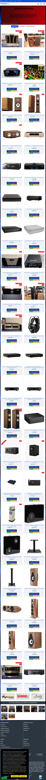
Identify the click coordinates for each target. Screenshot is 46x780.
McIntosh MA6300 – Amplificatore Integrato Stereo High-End (12, 83)
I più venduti (22, 26)
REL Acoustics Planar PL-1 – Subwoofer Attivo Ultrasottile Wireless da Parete (12, 557)
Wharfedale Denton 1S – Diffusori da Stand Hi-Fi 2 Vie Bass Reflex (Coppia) (34, 462)
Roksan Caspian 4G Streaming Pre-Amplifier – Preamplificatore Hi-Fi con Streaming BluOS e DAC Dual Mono (34, 367)
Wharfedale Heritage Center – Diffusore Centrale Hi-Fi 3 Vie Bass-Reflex (11, 462)
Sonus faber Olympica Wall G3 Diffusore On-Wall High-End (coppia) (34, 589)
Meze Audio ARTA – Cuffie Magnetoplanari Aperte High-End (34, 335)
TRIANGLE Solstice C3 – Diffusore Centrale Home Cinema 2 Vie (12, 146)
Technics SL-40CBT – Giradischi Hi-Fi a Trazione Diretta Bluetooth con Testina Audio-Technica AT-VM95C (12, 494)
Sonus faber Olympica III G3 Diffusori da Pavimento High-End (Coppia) (12, 652)
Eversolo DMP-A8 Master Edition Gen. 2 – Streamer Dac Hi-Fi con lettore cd (34, 178)
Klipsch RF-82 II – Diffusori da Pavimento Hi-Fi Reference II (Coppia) (34, 305)
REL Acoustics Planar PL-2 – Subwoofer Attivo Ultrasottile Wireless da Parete (34, 525)
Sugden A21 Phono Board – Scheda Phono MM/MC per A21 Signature (34, 84)
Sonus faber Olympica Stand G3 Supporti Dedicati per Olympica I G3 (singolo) (12, 589)
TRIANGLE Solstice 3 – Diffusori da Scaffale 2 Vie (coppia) (11, 115)
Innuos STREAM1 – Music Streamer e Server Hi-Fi (34, 209)
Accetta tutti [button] (23, 776)
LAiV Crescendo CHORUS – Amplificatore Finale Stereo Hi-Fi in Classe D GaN (34, 430)
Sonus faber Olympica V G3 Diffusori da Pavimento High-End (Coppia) (34, 620)
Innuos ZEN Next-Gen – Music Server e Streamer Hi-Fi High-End (11, 210)
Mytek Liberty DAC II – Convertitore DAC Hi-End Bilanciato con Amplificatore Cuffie (34, 273)
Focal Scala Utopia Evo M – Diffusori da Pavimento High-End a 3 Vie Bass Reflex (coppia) (12, 525)
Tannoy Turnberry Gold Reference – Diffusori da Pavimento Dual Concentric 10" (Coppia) (34, 52)
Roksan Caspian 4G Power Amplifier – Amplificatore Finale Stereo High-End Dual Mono (12, 367)
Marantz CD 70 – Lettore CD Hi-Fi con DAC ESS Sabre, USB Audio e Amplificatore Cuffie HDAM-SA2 (12, 399)
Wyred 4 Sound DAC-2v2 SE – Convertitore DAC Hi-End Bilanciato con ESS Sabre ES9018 (12, 273)
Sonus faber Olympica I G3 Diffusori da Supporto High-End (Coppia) (34, 652)
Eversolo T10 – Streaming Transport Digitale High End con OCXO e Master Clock (34, 684)
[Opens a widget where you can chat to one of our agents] (4, 778)
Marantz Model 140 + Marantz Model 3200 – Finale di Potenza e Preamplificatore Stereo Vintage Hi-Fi (12, 684)
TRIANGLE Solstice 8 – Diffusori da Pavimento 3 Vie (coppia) (34, 115)
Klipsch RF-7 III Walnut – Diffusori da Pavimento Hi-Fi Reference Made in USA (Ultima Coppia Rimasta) (11, 430)
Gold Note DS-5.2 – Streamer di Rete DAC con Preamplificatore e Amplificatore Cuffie (34, 494)
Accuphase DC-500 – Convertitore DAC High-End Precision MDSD (34, 146)
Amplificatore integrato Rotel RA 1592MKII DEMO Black (12, 304)
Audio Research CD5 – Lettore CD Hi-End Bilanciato (12, 335)
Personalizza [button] (14, 776)
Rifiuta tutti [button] (6, 776)
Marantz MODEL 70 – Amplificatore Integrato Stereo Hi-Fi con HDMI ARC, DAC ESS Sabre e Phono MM (34, 399)
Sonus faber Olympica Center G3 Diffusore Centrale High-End (12, 620)
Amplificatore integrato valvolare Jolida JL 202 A (12, 51)
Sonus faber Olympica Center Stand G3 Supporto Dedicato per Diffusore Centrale (34, 557)
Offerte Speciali (30, 26)
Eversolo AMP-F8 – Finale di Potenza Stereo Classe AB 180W (12, 177)
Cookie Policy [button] (11, 773)
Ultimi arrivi (14, 26)
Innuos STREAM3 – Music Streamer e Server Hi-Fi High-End (12, 240)
